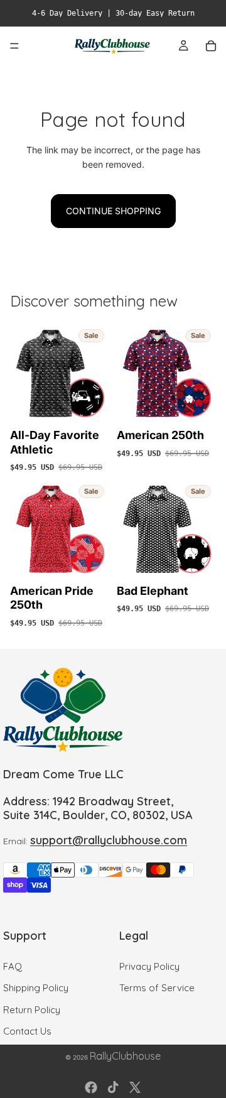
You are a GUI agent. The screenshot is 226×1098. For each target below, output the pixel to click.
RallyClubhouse (125, 1056)
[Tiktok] (113, 1087)
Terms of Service (157, 988)
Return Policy (31, 1009)
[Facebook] (91, 1087)
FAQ (12, 966)
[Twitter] (135, 1087)
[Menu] (14, 45)
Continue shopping (113, 210)
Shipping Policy (35, 988)
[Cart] (211, 46)
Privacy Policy (149, 966)
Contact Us (27, 1031)
